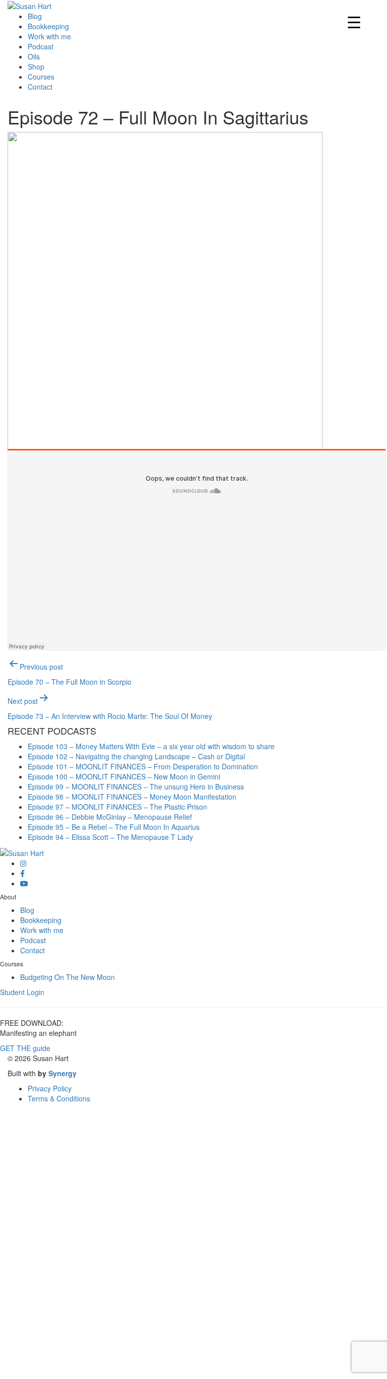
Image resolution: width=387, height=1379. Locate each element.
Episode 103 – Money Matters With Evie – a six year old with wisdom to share (151, 746)
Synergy (62, 1073)
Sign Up (56, 1364)
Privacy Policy (50, 1088)
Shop (36, 66)
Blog (35, 16)
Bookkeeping (48, 26)
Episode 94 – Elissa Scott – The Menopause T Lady (110, 837)
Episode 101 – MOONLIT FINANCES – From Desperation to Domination (143, 766)
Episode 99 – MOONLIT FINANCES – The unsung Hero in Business (136, 786)
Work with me (49, 36)
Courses (41, 77)
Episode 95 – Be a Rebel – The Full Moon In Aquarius (114, 827)
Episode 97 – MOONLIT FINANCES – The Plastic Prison (117, 807)
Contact (40, 87)
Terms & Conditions (59, 1098)
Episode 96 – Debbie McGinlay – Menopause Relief (110, 817)
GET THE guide (25, 1048)
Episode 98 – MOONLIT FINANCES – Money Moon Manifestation (132, 797)
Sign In (81, 1364)
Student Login (22, 992)
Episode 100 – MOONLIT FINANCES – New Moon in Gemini (124, 776)
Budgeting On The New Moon (67, 977)
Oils (34, 56)
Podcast (40, 46)
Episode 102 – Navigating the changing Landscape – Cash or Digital (136, 756)
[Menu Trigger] (354, 21)
